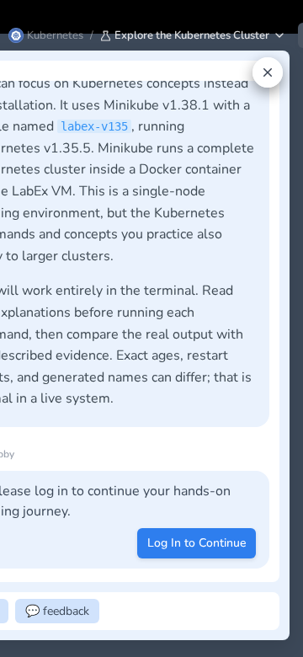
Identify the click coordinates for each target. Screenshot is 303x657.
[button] (193, 35)
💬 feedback (57, 611)
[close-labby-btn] (267, 72)
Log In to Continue (196, 543)
